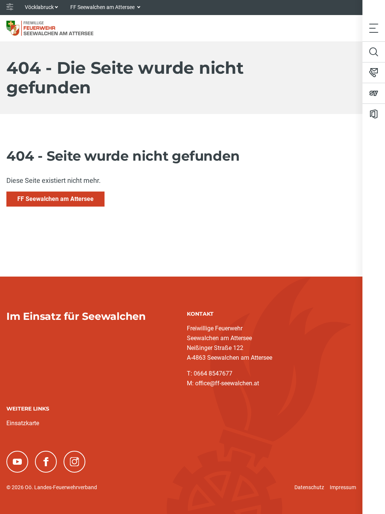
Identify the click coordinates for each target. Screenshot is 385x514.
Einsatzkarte (22, 423)
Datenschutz (309, 487)
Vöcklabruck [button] (39, 7)
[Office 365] (373, 114)
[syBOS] (373, 93)
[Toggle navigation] (373, 28)
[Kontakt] (373, 72)
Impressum (343, 487)
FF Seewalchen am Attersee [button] (103, 7)
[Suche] (373, 52)
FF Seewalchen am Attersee (55, 198)
